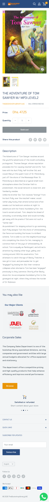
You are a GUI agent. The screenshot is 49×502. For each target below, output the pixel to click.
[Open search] (34, 4)
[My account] (39, 4)
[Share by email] (44, 139)
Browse (10, 386)
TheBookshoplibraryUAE (14, 104)
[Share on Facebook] (30, 139)
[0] (44, 3)
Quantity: (7, 120)
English (6, 464)
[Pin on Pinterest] (35, 139)
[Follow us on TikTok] (23, 476)
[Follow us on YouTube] (18, 476)
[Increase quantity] (28, 120)
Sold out (24, 129)
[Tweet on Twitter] (40, 139)
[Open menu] (4, 4)
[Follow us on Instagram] (14, 476)
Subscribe (11, 452)
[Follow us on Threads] (9, 476)
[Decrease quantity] (15, 120)
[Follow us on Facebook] (4, 476)
